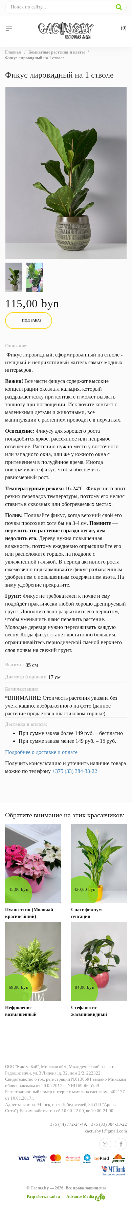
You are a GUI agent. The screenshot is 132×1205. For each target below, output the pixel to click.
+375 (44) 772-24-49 (67, 1124)
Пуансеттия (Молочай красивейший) (29, 913)
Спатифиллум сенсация (86, 913)
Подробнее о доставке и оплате (41, 752)
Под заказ (31, 320)
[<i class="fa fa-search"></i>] (119, 7)
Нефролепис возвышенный (21, 1011)
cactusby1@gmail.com (106, 1130)
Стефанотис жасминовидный (89, 1011)
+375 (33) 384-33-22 (74, 771)
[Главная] (66, 31)
